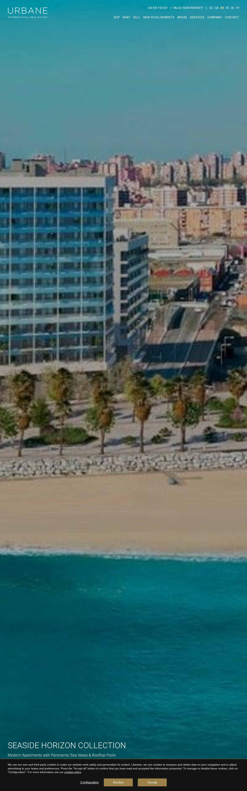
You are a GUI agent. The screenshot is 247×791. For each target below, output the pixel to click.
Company (214, 17)
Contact (232, 17)
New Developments (158, 17)
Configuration (89, 782)
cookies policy (72, 772)
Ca (216, 7)
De (232, 7)
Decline (118, 782)
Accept (152, 782)
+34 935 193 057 (157, 7)
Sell (136, 17)
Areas (182, 17)
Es (211, 7)
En (222, 7)
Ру (237, 7)
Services (197, 17)
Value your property (188, 7)
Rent (126, 17)
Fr (227, 7)
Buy (117, 17)
